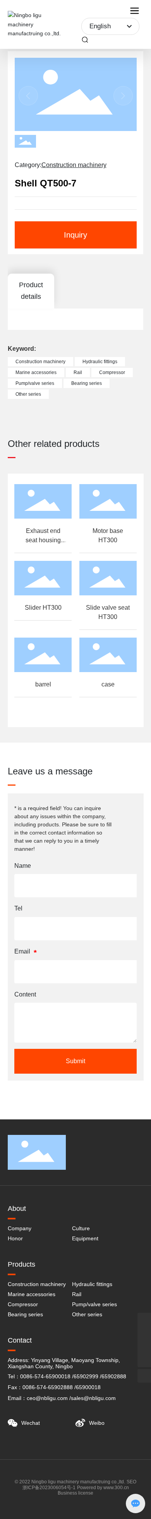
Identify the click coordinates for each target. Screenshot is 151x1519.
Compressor (23, 1304)
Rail (76, 1294)
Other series (87, 1314)
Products (21, 1264)
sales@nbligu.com (93, 1398)
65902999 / (87, 1376)
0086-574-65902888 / (49, 1387)
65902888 (113, 1376)
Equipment (85, 1238)
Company (19, 1228)
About (17, 1208)
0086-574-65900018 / (47, 1376)
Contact (20, 1340)
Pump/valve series (94, 1304)
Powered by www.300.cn (103, 1487)
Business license (75, 1493)
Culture (81, 1228)
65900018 (88, 1387)
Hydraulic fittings (92, 1284)
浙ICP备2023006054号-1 (49, 1487)
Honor (15, 1238)
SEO (131, 1482)
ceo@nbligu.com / (49, 1398)
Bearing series (25, 1314)
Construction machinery (73, 165)
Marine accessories (31, 1294)
